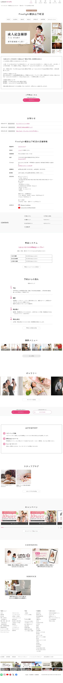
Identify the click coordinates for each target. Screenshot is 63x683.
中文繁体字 (37, 674)
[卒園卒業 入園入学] (5, 358)
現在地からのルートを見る (24, 165)
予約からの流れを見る (31, 328)
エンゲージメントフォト (5, 630)
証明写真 (43, 19)
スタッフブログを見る (31, 491)
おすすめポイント (29, 223)
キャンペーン (47, 223)
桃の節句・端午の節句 (16, 621)
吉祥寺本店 (38, 613)
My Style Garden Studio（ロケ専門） (41, 650)
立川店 (37, 621)
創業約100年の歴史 (28, 629)
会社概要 (2, 656)
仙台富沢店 (38, 646)
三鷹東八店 (38, 619)
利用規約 (14, 656)
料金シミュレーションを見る (31, 267)
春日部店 (38, 633)
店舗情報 (39, 611)
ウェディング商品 (28, 614)
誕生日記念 (14, 619)
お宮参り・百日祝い (16, 616)
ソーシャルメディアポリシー (35, 656)
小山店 (37, 641)
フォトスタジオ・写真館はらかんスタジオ (9, 5)
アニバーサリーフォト (4, 632)
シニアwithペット (15, 627)
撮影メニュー (28, 219)
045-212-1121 (21, 146)
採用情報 (8, 656)
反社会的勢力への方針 (49, 656)
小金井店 (38, 617)
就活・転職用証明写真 (4, 625)
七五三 (9, 19)
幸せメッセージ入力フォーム (54, 617)
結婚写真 (2, 614)
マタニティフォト (52, 19)
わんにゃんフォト (15, 629)
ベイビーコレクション (16, 617)
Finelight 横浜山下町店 (40, 648)
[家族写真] (16, 358)
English (26, 674)
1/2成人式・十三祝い (16, 622)
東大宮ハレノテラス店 (40, 632)
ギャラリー (47, 219)
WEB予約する (31, 100)
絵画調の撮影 (27, 627)
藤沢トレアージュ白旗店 (41, 636)
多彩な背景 (27, 626)
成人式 (29, 19)
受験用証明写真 (3, 627)
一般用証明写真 (3, 624)
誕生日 (22, 19)
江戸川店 (38, 624)
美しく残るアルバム (28, 624)
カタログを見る (42, 412)
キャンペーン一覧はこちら (31, 531)
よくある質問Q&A (52, 619)
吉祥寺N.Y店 (38, 614)
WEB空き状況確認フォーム (54, 613)
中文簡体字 (31, 674)
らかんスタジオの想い (29, 621)
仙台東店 (38, 643)
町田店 (37, 627)
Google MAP (21, 159)
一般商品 (26, 613)
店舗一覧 (21, 5)
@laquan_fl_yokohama (25, 205)
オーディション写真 (4, 629)
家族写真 (14, 624)
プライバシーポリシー (23, 656)
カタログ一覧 (51, 614)
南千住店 (38, 629)
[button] (3, 38)
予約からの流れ (48, 216)
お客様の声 (28, 227)
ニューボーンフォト (16, 614)
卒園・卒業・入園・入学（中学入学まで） (5, 621)
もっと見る (31, 356)
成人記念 (2, 616)
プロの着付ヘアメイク (29, 622)
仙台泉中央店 (38, 644)
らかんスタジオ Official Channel (28, 207)
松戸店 (37, 638)
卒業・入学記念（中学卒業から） (3, 618)
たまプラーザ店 (39, 635)
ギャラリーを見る (31, 399)
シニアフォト (14, 625)
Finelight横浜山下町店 (29, 5)
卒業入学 (36, 19)
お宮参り (16, 19)
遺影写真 (14, 630)
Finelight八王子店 (39, 622)
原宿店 (37, 625)
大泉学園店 (38, 630)
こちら (19, 150)
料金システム (28, 216)
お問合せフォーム (52, 616)
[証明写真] (26, 358)
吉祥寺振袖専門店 (39, 616)
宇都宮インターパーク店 (41, 640)
